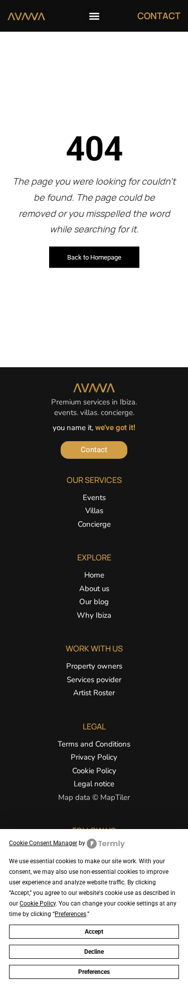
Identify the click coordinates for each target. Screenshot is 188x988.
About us (94, 589)
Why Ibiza (94, 615)
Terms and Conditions (94, 744)
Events (94, 497)
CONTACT (158, 16)
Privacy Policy (94, 757)
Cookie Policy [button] (38, 903)
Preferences (94, 971)
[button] (94, 16)
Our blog (94, 602)
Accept (94, 931)
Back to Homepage (94, 257)
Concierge (94, 524)
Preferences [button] (70, 914)
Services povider (94, 680)
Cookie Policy (94, 771)
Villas (94, 511)
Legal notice (94, 784)
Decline (94, 951)
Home (94, 575)
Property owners (94, 666)
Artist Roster (94, 693)
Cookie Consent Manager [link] (43, 843)
